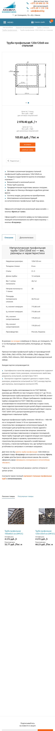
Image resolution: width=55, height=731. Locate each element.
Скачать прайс (39, 22)
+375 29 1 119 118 (39, 8)
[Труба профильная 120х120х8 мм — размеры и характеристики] (27, 100)
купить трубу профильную (27, 452)
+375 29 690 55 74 (39, 3)
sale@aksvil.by (37, 11)
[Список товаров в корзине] (50, 22)
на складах (15, 341)
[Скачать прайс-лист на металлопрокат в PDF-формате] (32, 22)
